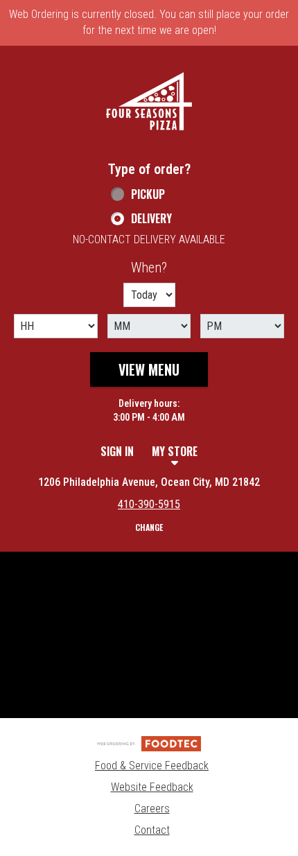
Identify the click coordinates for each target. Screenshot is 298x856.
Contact (152, 830)
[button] (149, 101)
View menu (149, 369)
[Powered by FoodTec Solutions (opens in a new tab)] (149, 742)
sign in (117, 451)
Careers (152, 808)
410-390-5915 (149, 504)
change (149, 527)
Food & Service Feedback (152, 765)
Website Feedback (152, 787)
